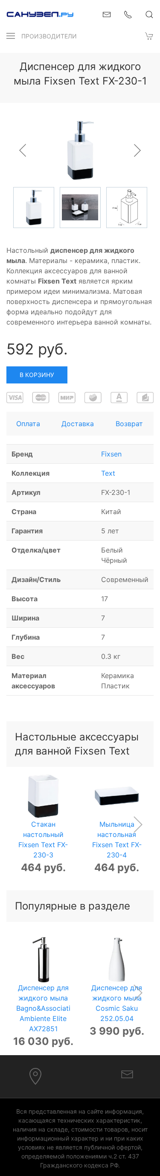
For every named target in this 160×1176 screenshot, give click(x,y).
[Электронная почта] (127, 1074)
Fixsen (111, 454)
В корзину (37, 374)
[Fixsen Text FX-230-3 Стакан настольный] (43, 796)
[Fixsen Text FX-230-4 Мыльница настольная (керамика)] (117, 796)
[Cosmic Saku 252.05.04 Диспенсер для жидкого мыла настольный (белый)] (117, 960)
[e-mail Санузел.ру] (106, 13)
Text (108, 473)
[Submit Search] (149, 14)
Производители (49, 36)
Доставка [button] (77, 423)
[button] (10, 36)
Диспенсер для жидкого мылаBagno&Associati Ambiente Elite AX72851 (43, 1008)
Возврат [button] (129, 423)
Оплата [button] (28, 423)
